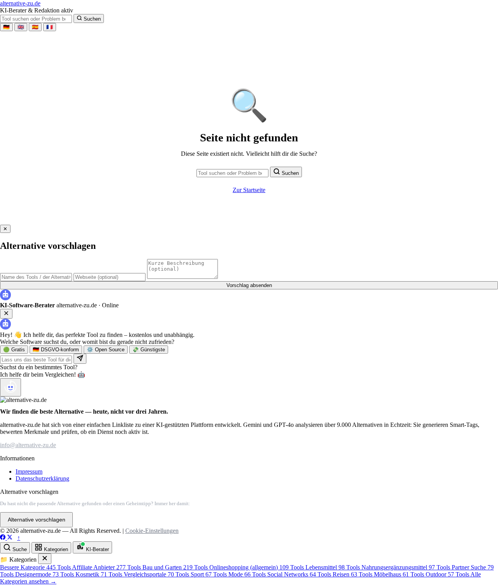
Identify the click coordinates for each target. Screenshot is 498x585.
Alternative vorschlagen (36, 520)
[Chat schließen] (6, 314)
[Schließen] (44, 558)
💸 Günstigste (148, 349)
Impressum (29, 471)
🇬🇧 (21, 27)
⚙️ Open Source (105, 349)
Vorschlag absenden (249, 285)
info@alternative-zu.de (28, 445)
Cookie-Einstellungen (152, 530)
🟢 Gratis (14, 349)
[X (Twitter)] (9, 537)
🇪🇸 (35, 27)
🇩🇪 (6, 27)
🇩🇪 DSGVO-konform (56, 349)
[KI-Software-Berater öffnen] (10, 387)
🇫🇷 (49, 27)
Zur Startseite (249, 190)
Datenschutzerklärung (42, 478)
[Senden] (80, 359)
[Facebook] (3, 537)
